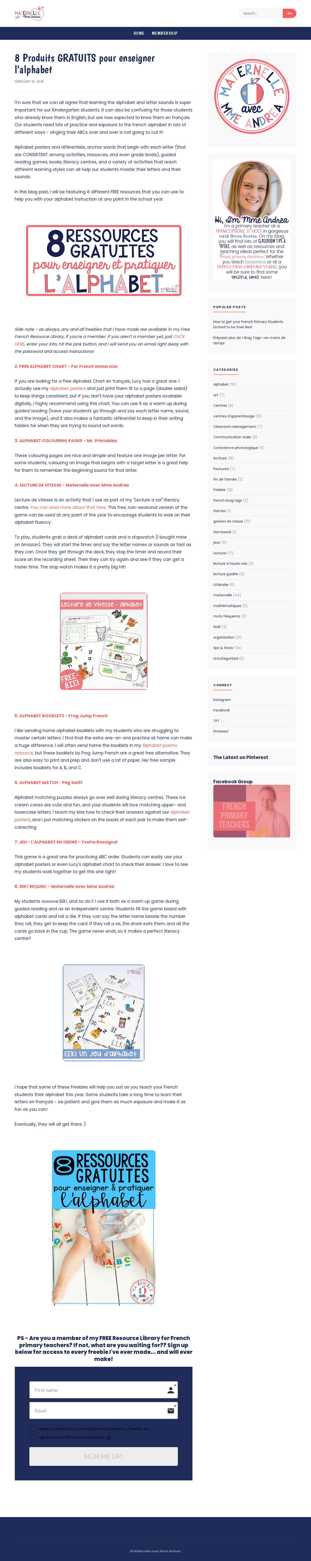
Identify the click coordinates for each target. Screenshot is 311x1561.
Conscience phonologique (239, 447)
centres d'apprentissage (237, 416)
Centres (223, 405)
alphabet (224, 384)
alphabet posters (68, 388)
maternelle (227, 595)
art (219, 395)
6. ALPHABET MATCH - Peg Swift (48, 782)
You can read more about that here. (68, 507)
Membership (165, 33)
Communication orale (235, 437)
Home (139, 33)
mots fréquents (229, 616)
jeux (220, 542)
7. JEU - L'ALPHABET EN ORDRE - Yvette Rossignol (66, 842)
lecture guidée (229, 574)
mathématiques (230, 605)
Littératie (224, 584)
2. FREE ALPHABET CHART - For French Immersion (66, 366)
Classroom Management (237, 426)
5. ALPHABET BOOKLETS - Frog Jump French (61, 716)
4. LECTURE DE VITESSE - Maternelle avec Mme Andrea (72, 485)
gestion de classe (232, 521)
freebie (223, 489)
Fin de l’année (228, 479)
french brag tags (230, 500)
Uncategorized (228, 658)
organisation (227, 637)
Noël (220, 626)
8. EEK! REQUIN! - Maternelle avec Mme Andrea (64, 886)
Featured (224, 468)
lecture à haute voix (233, 563)
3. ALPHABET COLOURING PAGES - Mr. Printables (66, 441)
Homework (225, 532)
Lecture (223, 553)
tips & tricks (227, 647)
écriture (223, 458)
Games (222, 510)
